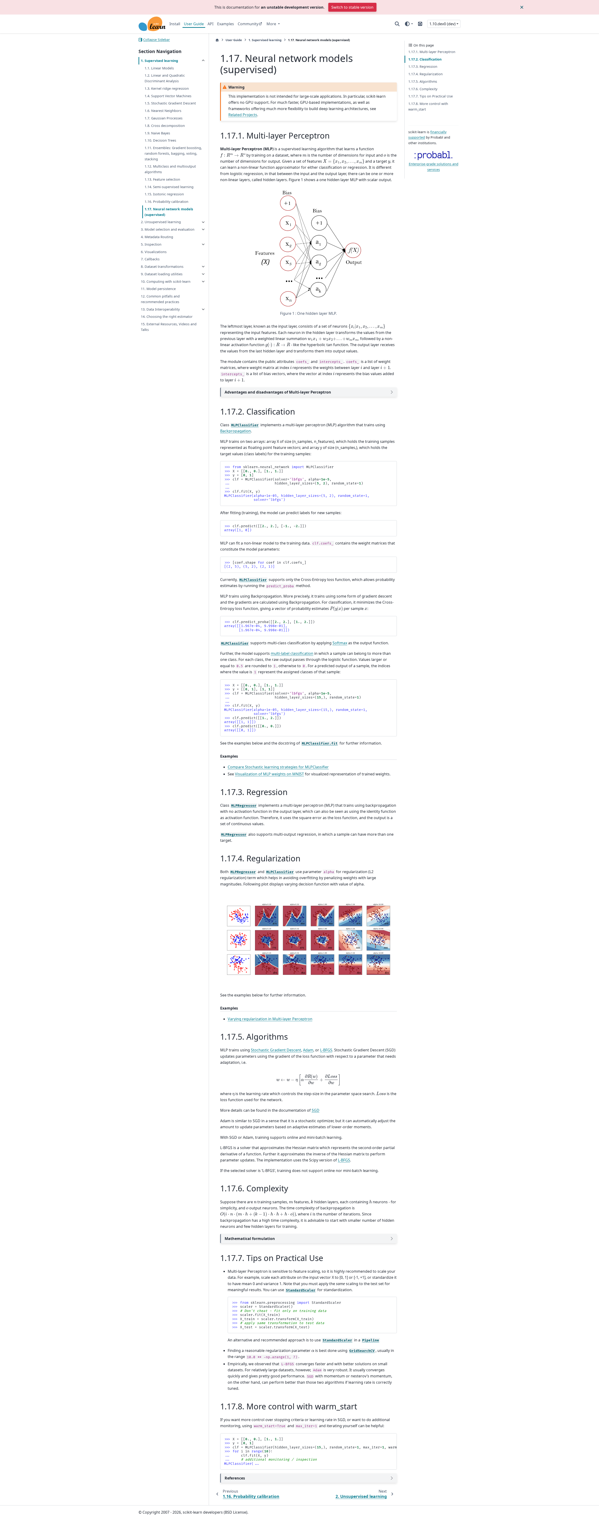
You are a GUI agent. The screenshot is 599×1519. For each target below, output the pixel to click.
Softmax (339, 642)
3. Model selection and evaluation (167, 229)
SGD (315, 1110)
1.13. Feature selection (162, 179)
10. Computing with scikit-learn (165, 281)
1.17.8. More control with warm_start (428, 106)
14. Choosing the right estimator (167, 316)
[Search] (397, 24)
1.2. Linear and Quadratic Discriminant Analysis (165, 78)
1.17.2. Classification (425, 59)
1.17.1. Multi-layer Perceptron (431, 52)
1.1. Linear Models (159, 68)
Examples (225, 23)
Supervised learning (264, 40)
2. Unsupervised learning (161, 222)
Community (248, 23)
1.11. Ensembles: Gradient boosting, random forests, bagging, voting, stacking (173, 153)
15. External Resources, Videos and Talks (169, 327)
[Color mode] (408, 24)
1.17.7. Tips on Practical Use (430, 96)
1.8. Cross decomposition (165, 125)
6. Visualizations (154, 252)
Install (174, 23)
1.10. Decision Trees (160, 140)
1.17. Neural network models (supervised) (169, 212)
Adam (308, 1050)
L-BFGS (326, 1050)
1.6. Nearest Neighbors (163, 110)
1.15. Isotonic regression (164, 194)
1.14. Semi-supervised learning (169, 187)
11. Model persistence (158, 289)
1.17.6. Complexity (422, 89)
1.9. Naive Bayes (157, 133)
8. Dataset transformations (162, 266)
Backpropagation (235, 430)
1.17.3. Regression (422, 66)
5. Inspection (151, 244)
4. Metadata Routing (157, 237)
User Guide (194, 23)
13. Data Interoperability (160, 309)
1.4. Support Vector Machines (168, 96)
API (210, 23)
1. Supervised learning (159, 60)
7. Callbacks (150, 259)
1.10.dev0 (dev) (442, 23)
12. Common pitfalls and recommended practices (160, 299)
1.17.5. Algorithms (422, 81)
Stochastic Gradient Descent (276, 1050)
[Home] (217, 40)
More (272, 23)
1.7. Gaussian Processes (164, 118)
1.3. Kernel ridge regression (167, 88)
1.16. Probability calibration (166, 201)
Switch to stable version (352, 7)
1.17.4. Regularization (425, 74)
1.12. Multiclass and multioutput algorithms (170, 169)
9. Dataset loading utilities (162, 274)
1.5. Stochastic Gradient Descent (170, 103)
